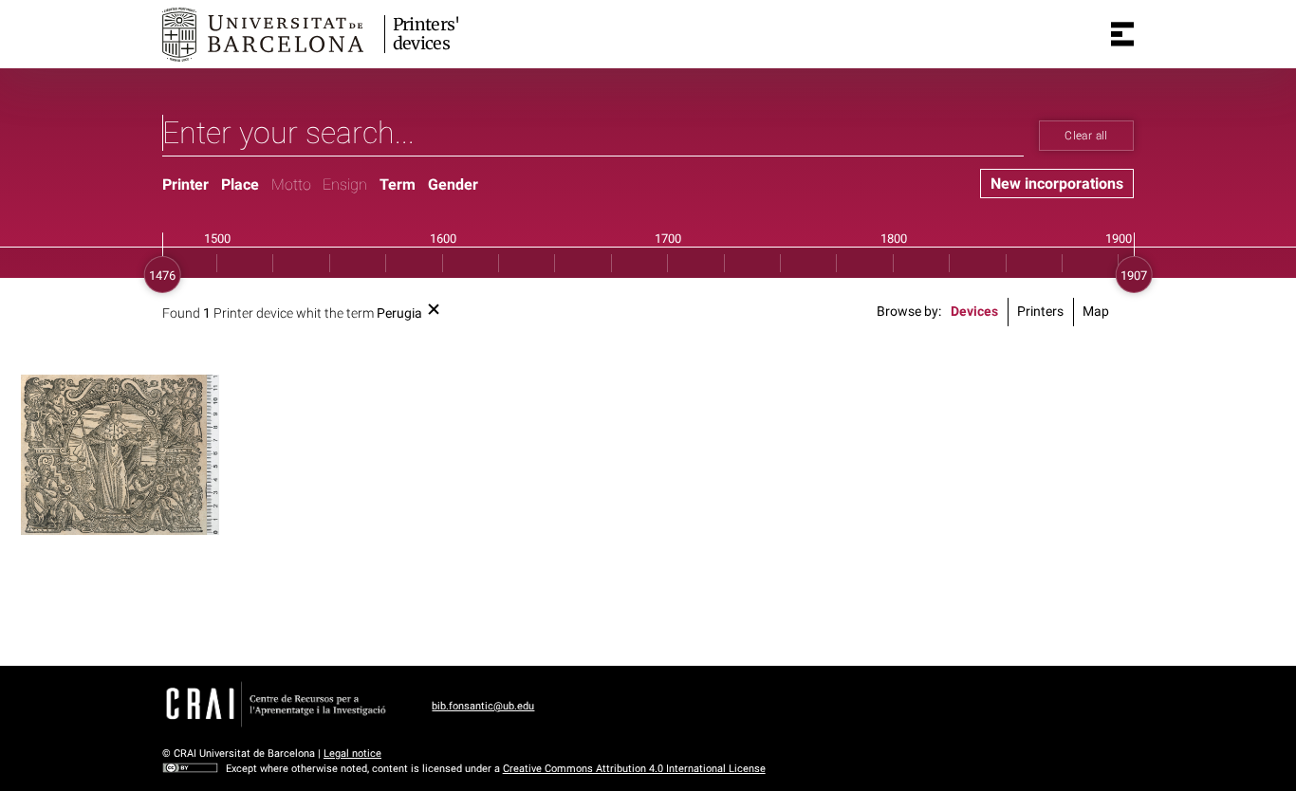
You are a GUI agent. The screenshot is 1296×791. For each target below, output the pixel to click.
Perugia (399, 313)
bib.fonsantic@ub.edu (483, 706)
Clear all (1086, 135)
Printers (1040, 312)
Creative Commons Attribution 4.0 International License (634, 769)
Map (1096, 312)
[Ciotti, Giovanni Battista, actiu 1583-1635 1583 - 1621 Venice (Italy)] (120, 455)
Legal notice (352, 753)
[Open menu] (1122, 34)
